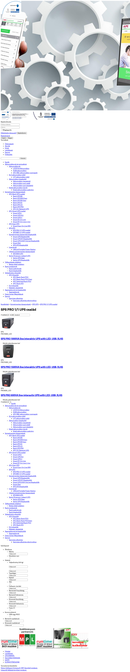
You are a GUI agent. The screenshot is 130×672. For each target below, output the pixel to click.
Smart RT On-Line (19, 220)
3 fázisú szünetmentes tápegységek (22, 252)
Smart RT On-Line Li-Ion (21, 222)
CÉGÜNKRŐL (10, 656)
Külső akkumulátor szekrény (23, 190)
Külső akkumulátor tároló (18, 188)
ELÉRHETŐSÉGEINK (12, 662)
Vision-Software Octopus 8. (11, 668)
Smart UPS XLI (18, 215)
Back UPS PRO (18, 207)
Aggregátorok (14, 292)
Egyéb (7, 162)
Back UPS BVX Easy (20, 198)
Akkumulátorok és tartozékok (16, 164)
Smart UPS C (17, 217)
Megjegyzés (7, 130)
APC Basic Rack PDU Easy (22, 279)
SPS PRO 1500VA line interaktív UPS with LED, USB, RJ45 (32, 367)
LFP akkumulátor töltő (21, 177)
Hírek (7, 148)
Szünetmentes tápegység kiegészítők (22, 235)
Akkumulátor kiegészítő (17, 179)
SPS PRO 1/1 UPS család (21, 230)
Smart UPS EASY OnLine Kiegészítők (26, 241)
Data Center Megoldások (14, 294)
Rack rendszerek (11, 266)
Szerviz (7, 152)
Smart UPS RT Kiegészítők (22, 239)
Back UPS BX (17, 196)
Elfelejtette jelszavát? (9, 133)
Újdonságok (9, 144)
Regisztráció (5, 136)
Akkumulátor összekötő (21, 181)
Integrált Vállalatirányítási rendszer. (14, 670)
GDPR (7, 660)
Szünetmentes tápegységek (15, 192)
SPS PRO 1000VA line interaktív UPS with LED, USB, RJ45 (32, 338)
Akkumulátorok (14, 166)
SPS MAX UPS (18, 254)
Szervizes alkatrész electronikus (24, 301)
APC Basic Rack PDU (20, 277)
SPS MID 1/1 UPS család (21, 232)
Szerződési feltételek (12, 658)
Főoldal (7, 651)
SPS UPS (12, 228)
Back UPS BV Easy (19, 200)
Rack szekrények (15, 269)
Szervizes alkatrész (16, 298)
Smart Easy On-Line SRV (22, 226)
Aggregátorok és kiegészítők (15, 290)
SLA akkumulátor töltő (17, 175)
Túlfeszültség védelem (13, 262)
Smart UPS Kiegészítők (21, 237)
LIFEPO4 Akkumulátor (21, 168)
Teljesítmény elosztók (13, 273)
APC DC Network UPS (21, 209)
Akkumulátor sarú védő (21, 183)
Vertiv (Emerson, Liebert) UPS (19, 256)
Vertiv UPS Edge (19, 258)
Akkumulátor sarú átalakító (23, 186)
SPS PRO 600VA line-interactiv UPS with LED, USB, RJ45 (31, 395)
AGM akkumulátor (20, 171)
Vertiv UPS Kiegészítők (21, 260)
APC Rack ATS (18, 283)
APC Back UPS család (17, 194)
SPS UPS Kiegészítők (20, 245)
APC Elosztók (14, 275)
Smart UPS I (17, 213)
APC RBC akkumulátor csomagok (25, 173)
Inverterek (13, 247)
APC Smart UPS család (17, 211)
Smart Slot (17, 243)
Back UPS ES (17, 203)
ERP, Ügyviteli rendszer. (29, 668)
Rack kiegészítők (15, 271)
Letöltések (9, 150)
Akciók (7, 146)
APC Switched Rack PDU (22, 281)
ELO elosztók (13, 286)
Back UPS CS (17, 205)
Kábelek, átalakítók (16, 288)
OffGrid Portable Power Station (24, 249)
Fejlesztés (8, 154)
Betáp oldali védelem (16, 264)
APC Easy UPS (14, 224)
